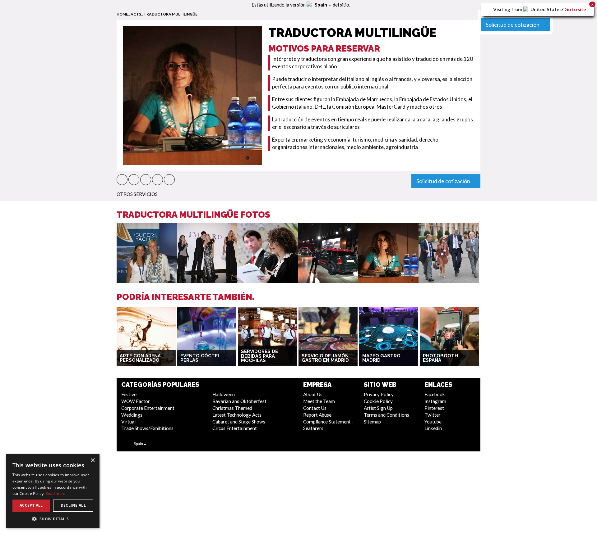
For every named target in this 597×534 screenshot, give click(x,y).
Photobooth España (440, 358)
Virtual (128, 421)
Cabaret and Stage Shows (238, 421)
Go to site (575, 9)
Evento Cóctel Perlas (200, 358)
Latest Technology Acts (236, 415)
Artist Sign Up (378, 408)
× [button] (92, 460)
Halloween (223, 394)
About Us (312, 394)
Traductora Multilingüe (170, 14)
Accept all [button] (31, 505)
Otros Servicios (137, 194)
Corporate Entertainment (147, 408)
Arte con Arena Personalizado (140, 358)
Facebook (434, 394)
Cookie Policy (378, 401)
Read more (56, 493)
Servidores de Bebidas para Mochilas (259, 356)
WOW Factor (135, 401)
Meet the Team (319, 401)
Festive (129, 394)
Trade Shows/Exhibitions (147, 428)
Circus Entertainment (234, 428)
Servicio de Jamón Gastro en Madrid (325, 358)
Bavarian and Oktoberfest (239, 401)
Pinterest (434, 408)
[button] (122, 179)
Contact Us (314, 408)
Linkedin (433, 428)
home (122, 14)
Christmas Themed (232, 408)
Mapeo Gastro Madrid (381, 358)
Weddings (131, 415)
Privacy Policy (379, 394)
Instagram (435, 401)
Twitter (432, 415)
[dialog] (53, 491)
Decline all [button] (73, 505)
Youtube (433, 421)
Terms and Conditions (386, 415)
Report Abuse (317, 415)
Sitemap (372, 421)
